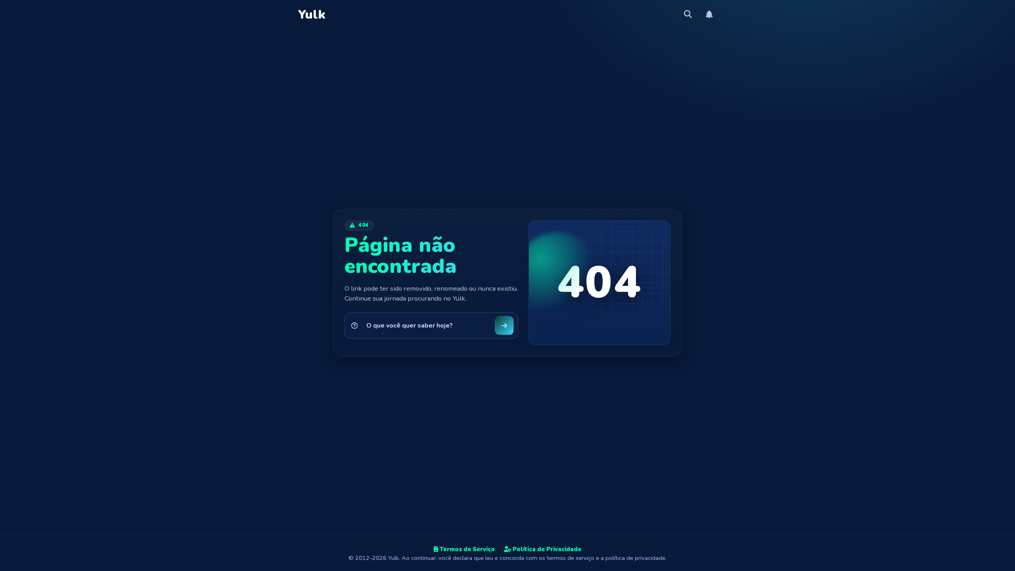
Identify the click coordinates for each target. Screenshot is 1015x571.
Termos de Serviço (466, 549)
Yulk (312, 14)
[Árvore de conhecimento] (709, 14)
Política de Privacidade (546, 549)
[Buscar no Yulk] (688, 14)
